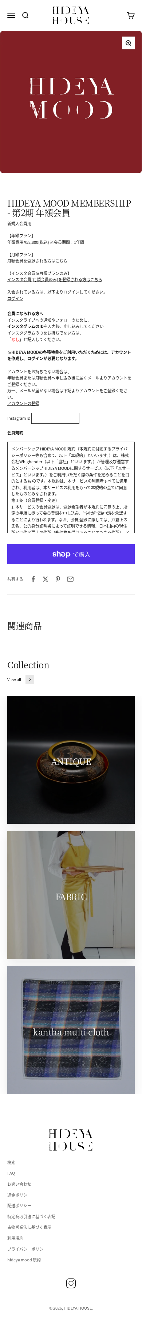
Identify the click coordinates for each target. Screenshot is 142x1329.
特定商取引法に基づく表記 (31, 1216)
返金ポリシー (19, 1195)
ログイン (15, 298)
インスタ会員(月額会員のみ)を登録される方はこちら (54, 279)
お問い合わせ (19, 1184)
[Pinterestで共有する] (58, 579)
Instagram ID (19, 418)
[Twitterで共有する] (45, 579)
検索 (11, 1162)
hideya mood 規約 (24, 1259)
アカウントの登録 (23, 403)
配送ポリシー (19, 1205)
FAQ (11, 1173)
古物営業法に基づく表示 (29, 1227)
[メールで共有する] (70, 579)
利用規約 (15, 1238)
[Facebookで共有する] (33, 579)
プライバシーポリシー (27, 1249)
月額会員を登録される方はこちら (37, 261)
